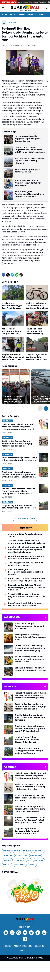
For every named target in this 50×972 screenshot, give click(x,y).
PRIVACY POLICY (25, 950)
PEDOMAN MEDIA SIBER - (23, 946)
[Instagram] (18, 932)
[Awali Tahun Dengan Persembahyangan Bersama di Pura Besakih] (8, 627)
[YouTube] (25, 932)
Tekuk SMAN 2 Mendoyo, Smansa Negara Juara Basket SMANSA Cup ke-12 (26, 596)
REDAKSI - (8, 946)
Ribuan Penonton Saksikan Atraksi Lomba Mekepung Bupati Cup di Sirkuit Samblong (35, 331)
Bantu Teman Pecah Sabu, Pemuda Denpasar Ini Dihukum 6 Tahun (25, 604)
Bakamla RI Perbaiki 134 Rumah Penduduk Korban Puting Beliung (30, 669)
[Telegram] (12, 275)
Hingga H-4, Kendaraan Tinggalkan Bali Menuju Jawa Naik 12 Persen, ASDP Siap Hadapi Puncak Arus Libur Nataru (30, 149)
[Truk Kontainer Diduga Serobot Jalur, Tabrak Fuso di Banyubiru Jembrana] (43, 457)
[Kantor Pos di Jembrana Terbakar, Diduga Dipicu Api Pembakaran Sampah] (13, 318)
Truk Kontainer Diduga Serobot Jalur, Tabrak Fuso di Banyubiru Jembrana (19, 459)
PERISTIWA (7, 468)
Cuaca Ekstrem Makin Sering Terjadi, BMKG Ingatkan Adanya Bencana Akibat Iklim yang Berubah (30, 648)
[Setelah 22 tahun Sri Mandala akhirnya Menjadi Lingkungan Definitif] (16, 386)
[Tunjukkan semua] (45, 617)
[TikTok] (37, 932)
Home (4, 14)
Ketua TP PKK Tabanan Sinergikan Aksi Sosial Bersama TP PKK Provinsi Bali (26, 579)
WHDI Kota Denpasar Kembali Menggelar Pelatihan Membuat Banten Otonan (29, 659)
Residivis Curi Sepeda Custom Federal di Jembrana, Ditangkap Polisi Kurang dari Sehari (36, 305)
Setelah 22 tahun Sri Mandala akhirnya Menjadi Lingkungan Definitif (12, 399)
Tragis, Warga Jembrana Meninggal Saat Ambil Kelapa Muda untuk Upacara (12, 305)
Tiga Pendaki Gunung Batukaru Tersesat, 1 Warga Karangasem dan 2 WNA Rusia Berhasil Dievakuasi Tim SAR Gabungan (19, 474)
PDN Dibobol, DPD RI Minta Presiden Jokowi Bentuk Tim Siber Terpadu (28, 183)
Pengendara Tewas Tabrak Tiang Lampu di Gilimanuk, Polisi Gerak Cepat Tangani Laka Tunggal (13, 357)
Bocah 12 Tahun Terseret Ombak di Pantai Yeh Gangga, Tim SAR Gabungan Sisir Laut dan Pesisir (18, 491)
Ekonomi (32, 14)
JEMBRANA (7, 421)
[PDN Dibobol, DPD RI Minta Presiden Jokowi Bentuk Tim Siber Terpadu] (8, 184)
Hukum (22, 14)
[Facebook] (3, 275)
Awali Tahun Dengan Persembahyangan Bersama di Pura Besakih (25, 572)
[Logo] (25, 920)
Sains (41, 14)
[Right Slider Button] (47, 14)
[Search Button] (47, 8)
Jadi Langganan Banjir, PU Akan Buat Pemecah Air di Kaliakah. (25, 564)
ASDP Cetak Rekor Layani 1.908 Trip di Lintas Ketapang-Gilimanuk (29, 160)
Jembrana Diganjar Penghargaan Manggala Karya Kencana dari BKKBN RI (29, 194)
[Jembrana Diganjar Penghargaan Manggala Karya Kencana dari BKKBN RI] (8, 195)
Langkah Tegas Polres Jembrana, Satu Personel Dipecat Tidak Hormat (37, 357)
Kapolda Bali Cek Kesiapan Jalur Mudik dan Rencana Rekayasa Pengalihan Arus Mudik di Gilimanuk (26, 549)
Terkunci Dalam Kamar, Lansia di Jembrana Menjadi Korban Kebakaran (26, 542)
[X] (8, 275)
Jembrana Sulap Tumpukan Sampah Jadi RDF (28, 170)
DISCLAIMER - (40, 946)
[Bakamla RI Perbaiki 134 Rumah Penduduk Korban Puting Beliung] (8, 671)
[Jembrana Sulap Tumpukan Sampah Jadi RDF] (8, 173)
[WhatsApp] (16, 275)
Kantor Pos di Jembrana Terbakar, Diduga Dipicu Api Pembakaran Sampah (12, 331)
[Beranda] (4, 22)
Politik (13, 14)
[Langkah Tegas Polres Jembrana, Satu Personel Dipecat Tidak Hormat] (37, 344)
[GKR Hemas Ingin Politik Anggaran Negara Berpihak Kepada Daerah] (8, 139)
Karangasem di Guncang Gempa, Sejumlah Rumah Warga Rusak (30, 637)
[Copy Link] (21, 275)
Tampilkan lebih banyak (25, 518)
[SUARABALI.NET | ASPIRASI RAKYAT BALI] (25, 8)
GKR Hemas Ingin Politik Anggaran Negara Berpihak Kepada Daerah (28, 138)
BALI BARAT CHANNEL (35, 958)
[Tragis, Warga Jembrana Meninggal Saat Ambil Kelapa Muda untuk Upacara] (13, 292)
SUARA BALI (17, 958)
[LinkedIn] (44, 932)
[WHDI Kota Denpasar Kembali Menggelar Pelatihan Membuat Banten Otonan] (8, 660)
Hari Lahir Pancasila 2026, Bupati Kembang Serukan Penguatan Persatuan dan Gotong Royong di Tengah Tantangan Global (18, 426)
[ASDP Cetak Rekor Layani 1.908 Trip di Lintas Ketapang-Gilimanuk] (8, 162)
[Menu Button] (3, 8)
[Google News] (31, 932)
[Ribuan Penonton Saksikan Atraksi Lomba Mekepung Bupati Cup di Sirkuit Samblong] (37, 318)
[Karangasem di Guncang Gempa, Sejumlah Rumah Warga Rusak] (8, 638)
